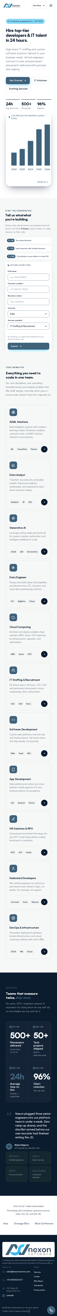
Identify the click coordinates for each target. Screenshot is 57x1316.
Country (12, 308)
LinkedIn (10, 1295)
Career (37, 1276)
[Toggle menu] (51, 5)
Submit (14, 346)
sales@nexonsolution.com (18, 1271)
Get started (38, 1285)
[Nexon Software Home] (12, 5)
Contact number (16, 283)
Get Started (16, 80)
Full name (13, 271)
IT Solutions (40, 80)
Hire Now (37, 5)
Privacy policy (39, 1290)
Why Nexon (38, 1281)
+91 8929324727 (14, 1280)
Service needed (15, 320)
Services (37, 1272)
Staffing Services (18, 88)
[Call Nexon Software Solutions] (51, 1310)
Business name (15, 296)
